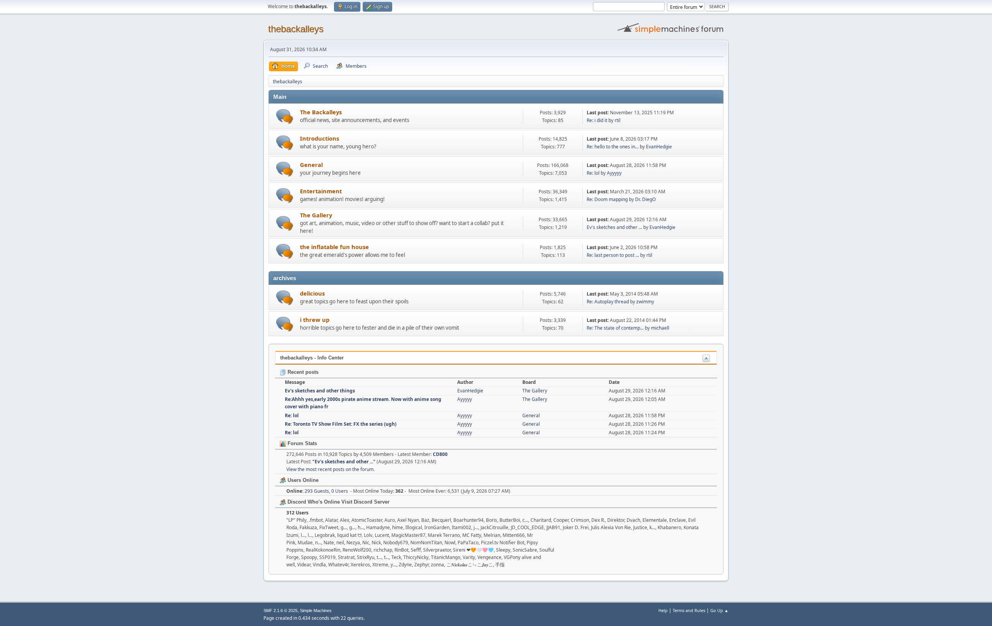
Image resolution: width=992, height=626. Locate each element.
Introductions (319, 138)
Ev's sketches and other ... (614, 227)
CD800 (440, 454)
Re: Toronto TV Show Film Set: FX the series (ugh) (340, 424)
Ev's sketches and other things (320, 390)
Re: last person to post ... (613, 255)
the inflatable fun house (334, 247)
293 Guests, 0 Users (317, 491)
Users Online (302, 480)
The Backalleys (321, 112)
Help (663, 610)
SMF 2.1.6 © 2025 (281, 610)
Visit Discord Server (365, 502)
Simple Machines (316, 610)
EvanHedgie (659, 146)
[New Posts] (284, 116)
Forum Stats (301, 443)
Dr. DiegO (645, 199)
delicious (312, 293)
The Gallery (316, 215)
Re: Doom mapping (608, 199)
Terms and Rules (689, 610)
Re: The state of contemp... (615, 328)
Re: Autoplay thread (608, 301)
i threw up (314, 319)
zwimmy (645, 301)
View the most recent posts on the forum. (330, 469)
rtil (617, 120)
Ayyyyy (614, 173)
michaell (660, 328)
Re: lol (593, 173)
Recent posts (302, 372)
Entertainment (321, 191)
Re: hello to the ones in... (613, 146)
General (311, 165)
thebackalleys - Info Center (312, 358)
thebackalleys (296, 29)
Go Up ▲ (719, 610)
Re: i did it (597, 120)
